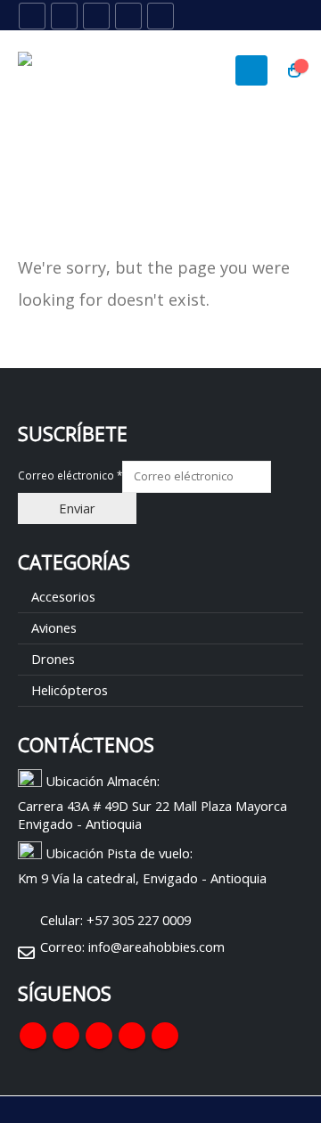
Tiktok (165, 1035)
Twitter (66, 1035)
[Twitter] (64, 16)
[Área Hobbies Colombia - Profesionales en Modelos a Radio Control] (67, 70)
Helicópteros (69, 690)
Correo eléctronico (70, 475)
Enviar (77, 508)
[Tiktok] (160, 16)
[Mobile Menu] (251, 70)
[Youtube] (96, 16)
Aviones (54, 627)
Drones (53, 659)
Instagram (132, 1035)
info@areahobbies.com (156, 946)
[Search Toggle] (250, 16)
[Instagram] (128, 16)
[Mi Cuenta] (289, 16)
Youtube (99, 1035)
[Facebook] (32, 16)
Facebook (33, 1035)
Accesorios (63, 596)
